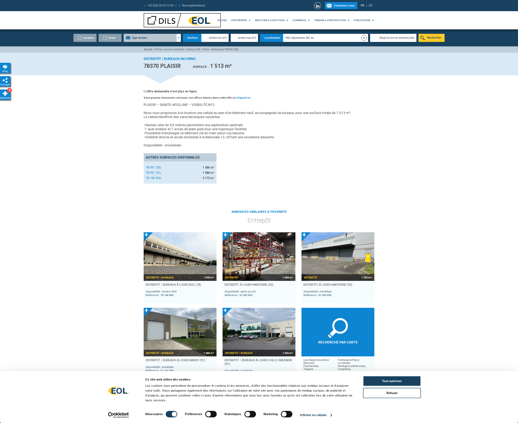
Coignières (344, 369)
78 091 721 (153, 172)
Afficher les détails (313, 415)
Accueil (222, 20)
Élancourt (309, 362)
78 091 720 (153, 167)
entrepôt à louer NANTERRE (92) (249, 285)
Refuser (392, 393)
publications (362, 20)
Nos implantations (193, 5)
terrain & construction (330, 20)
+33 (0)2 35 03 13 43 (161, 5)
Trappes (308, 369)
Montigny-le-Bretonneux (352, 366)
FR (362, 5)
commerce (299, 20)
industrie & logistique (270, 20)
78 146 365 (153, 178)
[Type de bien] (152, 38)
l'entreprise (239, 20)
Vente (112, 37)
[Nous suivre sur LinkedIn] (318, 5)
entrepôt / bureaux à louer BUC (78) (173, 285)
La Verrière (344, 362)
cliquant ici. (244, 97)
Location (88, 37)
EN (370, 5)
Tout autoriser (392, 381)
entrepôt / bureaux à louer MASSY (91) (175, 360)
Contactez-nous (344, 5)
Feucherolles (311, 366)
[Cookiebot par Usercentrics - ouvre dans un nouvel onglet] (118, 415)
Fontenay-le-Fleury (348, 359)
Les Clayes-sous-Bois (316, 359)
